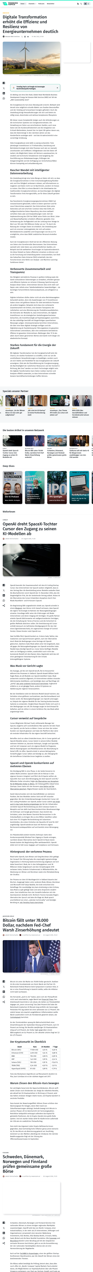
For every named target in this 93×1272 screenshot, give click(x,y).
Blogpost (18, 608)
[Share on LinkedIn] (4, 93)
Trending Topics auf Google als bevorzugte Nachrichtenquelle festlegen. (31, 88)
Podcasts (41, 4)
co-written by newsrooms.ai (31, 935)
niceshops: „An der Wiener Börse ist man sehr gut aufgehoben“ (15, 413)
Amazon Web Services (12, 36)
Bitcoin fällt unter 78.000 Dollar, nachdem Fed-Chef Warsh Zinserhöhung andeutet (34, 454)
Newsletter (50, 4)
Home (22, 4)
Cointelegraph (15, 1017)
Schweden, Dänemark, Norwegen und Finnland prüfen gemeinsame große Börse (56, 454)
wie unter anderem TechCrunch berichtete (32, 684)
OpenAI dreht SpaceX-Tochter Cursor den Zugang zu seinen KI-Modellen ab (11, 454)
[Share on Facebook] (4, 83)
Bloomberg (14, 1241)
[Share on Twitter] (4, 88)
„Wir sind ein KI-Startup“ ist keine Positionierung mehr (37, 413)
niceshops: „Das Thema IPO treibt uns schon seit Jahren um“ (59, 413)
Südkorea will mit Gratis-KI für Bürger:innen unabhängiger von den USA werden (79, 454)
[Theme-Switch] (87, 3)
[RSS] (78, 4)
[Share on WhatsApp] (4, 98)
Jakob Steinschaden (11, 539)
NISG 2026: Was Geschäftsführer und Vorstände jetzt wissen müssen (80, 414)
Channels (32, 4)
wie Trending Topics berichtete (31, 903)
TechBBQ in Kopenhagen (29, 1253)
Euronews (53, 1238)
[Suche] (81, 4)
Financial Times (47, 999)
